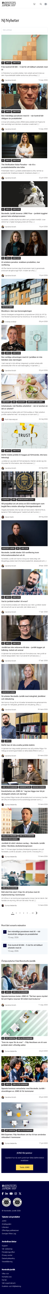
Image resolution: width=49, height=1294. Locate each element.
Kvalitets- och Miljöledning (11, 1286)
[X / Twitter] (21, 1193)
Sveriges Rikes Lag (9, 1234)
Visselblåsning (7, 1262)
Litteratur (5, 1227)
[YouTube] (12, 1193)
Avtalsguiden (6, 1224)
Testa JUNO (24, 1167)
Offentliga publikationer (10, 1230)
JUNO (4, 1221)
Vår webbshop (7, 1249)
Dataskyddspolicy (8, 1258)
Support (5, 1246)
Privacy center (7, 1255)
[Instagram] (16, 1193)
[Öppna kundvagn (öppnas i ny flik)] (34, 4)
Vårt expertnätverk (8, 1283)
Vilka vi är (5, 1274)
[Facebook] (3, 1193)
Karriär (4, 1280)
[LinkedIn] (7, 1193)
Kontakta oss (7, 1277)
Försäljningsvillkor (8, 1252)
